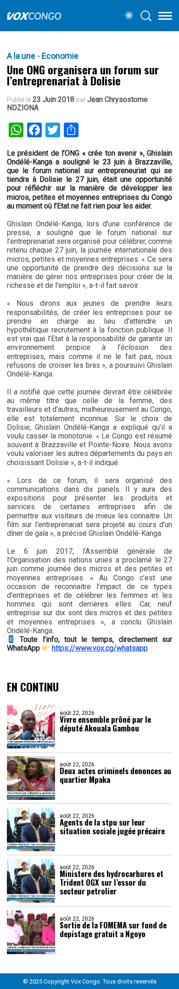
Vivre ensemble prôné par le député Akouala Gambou (105, 723)
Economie (60, 56)
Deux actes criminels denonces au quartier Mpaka (115, 775)
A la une (21, 56)
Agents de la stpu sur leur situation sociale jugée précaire (112, 826)
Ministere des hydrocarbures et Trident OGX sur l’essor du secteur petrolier (111, 882)
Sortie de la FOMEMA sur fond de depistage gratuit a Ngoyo (113, 929)
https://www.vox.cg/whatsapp (100, 648)
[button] (165, 17)
